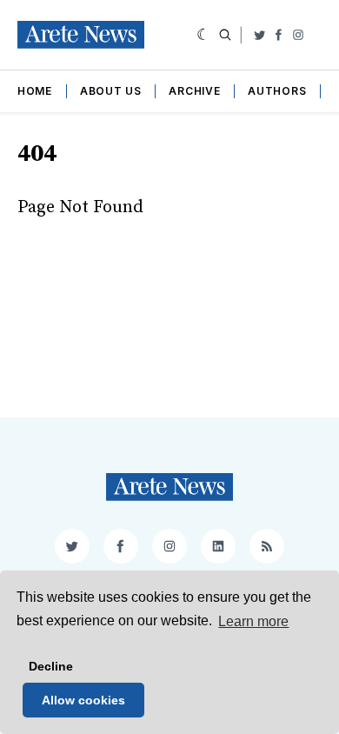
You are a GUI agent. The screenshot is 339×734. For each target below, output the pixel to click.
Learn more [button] (253, 621)
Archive (194, 90)
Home (34, 90)
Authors (277, 90)
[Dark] (203, 34)
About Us (111, 90)
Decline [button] (51, 666)
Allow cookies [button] (83, 700)
